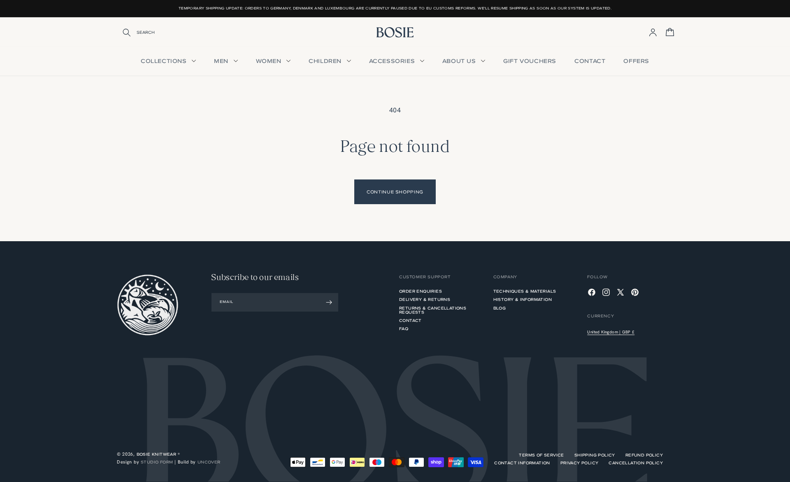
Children (326, 61)
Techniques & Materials (524, 291)
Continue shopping (395, 192)
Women (269, 61)
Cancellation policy (636, 463)
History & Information (522, 299)
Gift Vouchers (529, 61)
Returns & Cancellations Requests (432, 310)
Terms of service (541, 455)
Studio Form (157, 462)
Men (222, 61)
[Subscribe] (329, 302)
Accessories (393, 61)
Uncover (209, 462)
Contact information (522, 463)
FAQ (403, 329)
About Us (460, 61)
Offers (636, 61)
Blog (499, 308)
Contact (589, 61)
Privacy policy (579, 463)
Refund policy (644, 455)
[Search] (121, 32)
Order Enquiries (420, 291)
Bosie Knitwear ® (158, 454)
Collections (164, 61)
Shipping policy (594, 455)
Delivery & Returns (424, 299)
